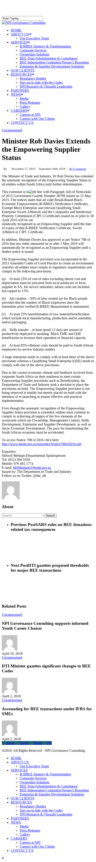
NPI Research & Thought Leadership (46, 814)
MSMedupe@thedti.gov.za (32, 467)
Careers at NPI (30, 842)
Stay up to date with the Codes (41, 810)
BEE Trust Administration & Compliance (49, 786)
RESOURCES (21, 802)
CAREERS (19, 838)
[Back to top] (3, 858)
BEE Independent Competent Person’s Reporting (54, 790)
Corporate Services (33, 778)
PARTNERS (20, 818)
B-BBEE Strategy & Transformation (45, 774)
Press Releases (30, 830)
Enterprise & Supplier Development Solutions (52, 794)
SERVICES (19, 770)
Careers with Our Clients (37, 846)
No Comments (77, 168)
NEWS (16, 822)
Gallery (25, 834)
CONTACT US (22, 850)
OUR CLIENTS (22, 798)
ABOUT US (20, 762)
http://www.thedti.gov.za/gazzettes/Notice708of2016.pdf (41, 444)
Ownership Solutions (34, 782)
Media (24, 826)
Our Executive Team (34, 766)
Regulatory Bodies (33, 806)
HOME (16, 758)
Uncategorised (12, 130)
